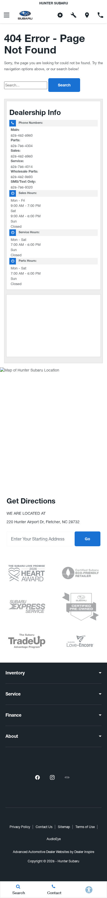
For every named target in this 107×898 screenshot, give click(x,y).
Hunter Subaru (68, 861)
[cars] (67, 777)
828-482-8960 (22, 135)
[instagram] (52, 777)
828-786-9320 (22, 187)
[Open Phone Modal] (100, 15)
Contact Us (44, 827)
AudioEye (54, 839)
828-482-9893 (22, 177)
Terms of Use (85, 827)
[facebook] (37, 777)
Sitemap (64, 827)
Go (87, 539)
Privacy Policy (20, 827)
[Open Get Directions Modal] (87, 15)
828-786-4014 (22, 167)
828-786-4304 (22, 146)
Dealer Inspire (84, 852)
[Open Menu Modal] (6, 15)
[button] (47, 15)
